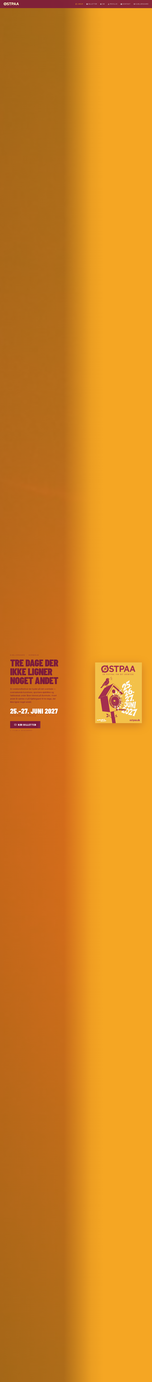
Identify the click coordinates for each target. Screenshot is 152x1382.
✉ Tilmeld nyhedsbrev (21, 730)
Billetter (92, 4)
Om (103, 4)
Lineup (80, 4)
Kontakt (127, 4)
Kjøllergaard (142, 4)
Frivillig (114, 4)
